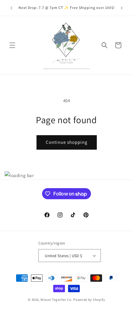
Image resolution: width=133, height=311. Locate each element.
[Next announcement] (121, 8)
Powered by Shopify (89, 299)
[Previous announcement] (11, 8)
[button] (12, 45)
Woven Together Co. (57, 299)
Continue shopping (67, 142)
